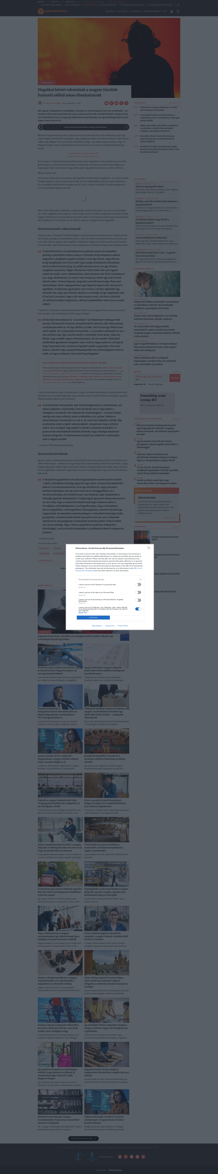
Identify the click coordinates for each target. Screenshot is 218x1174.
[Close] (149, 548)
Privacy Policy (123, 626)
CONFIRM (93, 617)
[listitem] (110, 579)
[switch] (138, 584)
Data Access (109, 626)
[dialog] (110, 587)
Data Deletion (97, 626)
